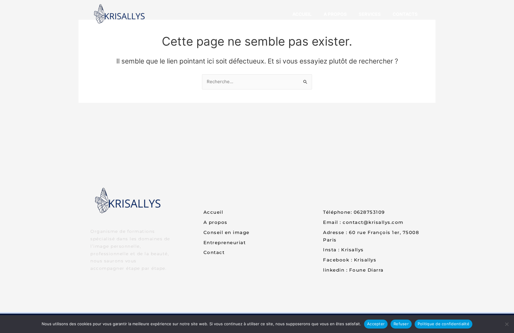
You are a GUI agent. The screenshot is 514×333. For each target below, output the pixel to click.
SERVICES (370, 14)
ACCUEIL (302, 14)
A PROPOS (335, 14)
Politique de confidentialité (443, 323)
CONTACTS (405, 14)
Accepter (376, 323)
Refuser (401, 323)
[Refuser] (507, 324)
